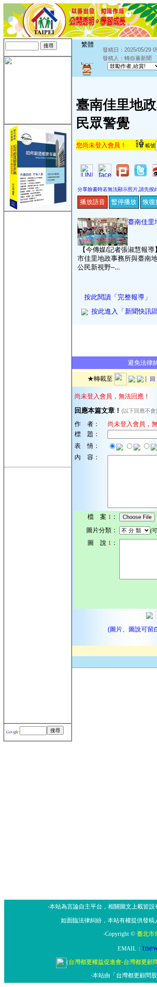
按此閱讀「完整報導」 (117, 297)
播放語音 (92, 201)
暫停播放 (123, 201)
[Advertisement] (37, 337)
